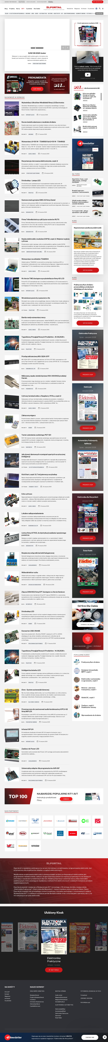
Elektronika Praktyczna (61, 1013)
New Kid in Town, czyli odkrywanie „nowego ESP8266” (80, 180)
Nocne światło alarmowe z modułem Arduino (39, 122)
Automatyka (43, 13)
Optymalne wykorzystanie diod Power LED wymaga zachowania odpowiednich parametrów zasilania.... (45, 753)
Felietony (32, 310)
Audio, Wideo (32, 153)
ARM (32, 13)
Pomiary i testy (33, 486)
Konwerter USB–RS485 (31, 631)
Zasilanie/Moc (33, 565)
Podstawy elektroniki (33, 173)
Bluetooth (57, 13)
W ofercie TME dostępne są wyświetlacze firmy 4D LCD (43, 278)
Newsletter (70, 8)
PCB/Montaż (29, 388)
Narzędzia (29, 447)
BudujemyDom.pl (34, 995)
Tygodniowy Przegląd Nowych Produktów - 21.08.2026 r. (43, 337)
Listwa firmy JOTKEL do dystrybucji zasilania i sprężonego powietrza (44, 534)
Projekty (12, 8)
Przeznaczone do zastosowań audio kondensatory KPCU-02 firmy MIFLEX (45, 710)
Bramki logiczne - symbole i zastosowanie (80, 191)
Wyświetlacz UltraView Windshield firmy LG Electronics (43, 103)
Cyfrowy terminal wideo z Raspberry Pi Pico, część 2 (41, 396)
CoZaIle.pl (33, 999)
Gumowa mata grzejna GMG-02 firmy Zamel (38, 200)
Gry (40, 63)
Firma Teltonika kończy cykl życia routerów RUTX (40, 219)
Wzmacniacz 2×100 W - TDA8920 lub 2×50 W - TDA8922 (43, 141)
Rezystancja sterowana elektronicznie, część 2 (40, 161)
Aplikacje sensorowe (35, 584)
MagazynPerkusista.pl (61, 999)
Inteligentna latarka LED (31, 670)
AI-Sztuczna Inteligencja (16, 13)
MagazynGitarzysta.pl (61, 997)
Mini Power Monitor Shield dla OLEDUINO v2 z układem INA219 (90, 106)
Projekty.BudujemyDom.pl (37, 997)
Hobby (30, 427)
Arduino (28, 13)
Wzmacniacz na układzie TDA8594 (35, 259)
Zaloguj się (98, 1)
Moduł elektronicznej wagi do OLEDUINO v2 (90, 127)
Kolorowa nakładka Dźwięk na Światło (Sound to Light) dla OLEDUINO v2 (89, 96)
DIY (62, 13)
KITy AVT (7, 992)
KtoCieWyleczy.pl (85, 1002)
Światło (31, 192)
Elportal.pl (58, 1015)
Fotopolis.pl (84, 995)
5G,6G (6, 13)
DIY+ (23, 8)
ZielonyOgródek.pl (35, 1004)
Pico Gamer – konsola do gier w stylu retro (37, 53)
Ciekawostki (29, 212)
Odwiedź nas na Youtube (87, 78)
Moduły (85, 100)
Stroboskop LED (28, 611)
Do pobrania (91, 8)
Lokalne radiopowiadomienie (33, 513)
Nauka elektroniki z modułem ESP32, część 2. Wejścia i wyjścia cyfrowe (46, 240)
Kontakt (7, 994)
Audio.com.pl (58, 995)
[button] (63, 48)
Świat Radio (58, 1017)
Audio (36, 13)
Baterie (50, 13)
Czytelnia (29, 8)
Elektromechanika (69, 13)
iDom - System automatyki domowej (35, 690)
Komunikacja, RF (30, 368)
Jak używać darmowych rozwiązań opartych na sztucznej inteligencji (43, 455)
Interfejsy (29, 604)
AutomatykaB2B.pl (60, 1011)
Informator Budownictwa (37, 1001)
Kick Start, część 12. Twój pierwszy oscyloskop (39, 474)
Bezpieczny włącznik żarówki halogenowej (38, 553)
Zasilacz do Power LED (30, 749)
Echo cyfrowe (27, 494)
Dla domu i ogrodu (34, 702)
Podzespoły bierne (31, 722)
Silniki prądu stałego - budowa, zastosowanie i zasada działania (80, 202)
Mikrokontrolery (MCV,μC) (34, 251)
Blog (6, 8)
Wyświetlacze (30, 114)
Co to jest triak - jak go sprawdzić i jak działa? (80, 211)
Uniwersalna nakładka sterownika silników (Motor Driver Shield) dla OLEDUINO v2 (90, 117)
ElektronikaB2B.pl (60, 1009)
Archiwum (83, 8)
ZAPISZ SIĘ (90, 1037)
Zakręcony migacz (29, 415)
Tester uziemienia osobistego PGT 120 (36, 435)
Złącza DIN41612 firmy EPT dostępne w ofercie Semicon (43, 592)
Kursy (18, 8)
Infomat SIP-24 (27, 729)
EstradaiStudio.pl (60, 1001)
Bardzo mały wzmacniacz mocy (33, 317)
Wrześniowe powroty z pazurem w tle (36, 298)
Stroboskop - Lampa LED (31, 180)
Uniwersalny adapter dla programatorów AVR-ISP (40, 768)
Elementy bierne (80, 13)
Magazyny (77, 8)
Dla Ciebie (37, 8)
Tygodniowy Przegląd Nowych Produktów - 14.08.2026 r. (43, 651)
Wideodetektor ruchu (30, 572)
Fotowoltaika (91, 13)
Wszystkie (99, 13)
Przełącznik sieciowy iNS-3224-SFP (35, 356)
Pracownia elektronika (36, 643)
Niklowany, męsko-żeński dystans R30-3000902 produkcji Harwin (44, 377)
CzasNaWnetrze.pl (35, 1006)
